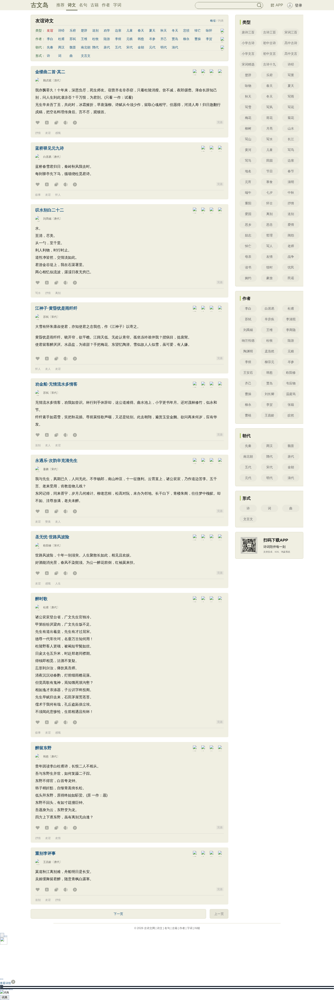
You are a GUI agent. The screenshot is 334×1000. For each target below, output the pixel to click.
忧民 (291, 267)
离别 (58, 293)
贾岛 (175, 39)
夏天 (152, 30)
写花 (291, 107)
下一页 (118, 914)
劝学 (107, 30)
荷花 (269, 118)
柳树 (248, 128)
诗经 (61, 30)
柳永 (186, 39)
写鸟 (291, 150)
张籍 (291, 404)
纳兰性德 (248, 340)
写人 (269, 246)
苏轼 (73, 39)
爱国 (248, 214)
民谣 (291, 278)
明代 (163, 47)
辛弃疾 (269, 319)
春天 (141, 30)
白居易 (47, 156)
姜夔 (46, 469)
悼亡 (197, 30)
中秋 (291, 192)
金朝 (141, 47)
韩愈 (141, 39)
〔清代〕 (56, 80)
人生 (58, 583)
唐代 (107, 47)
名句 (83, 5)
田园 (269, 160)
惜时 (269, 267)
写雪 (248, 107)
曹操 (197, 39)
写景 (291, 75)
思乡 (248, 224)
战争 (291, 256)
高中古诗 (290, 43)
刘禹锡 (47, 218)
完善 (220, 122)
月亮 (269, 128)
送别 (95, 30)
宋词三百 (290, 32)
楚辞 (84, 30)
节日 (269, 171)
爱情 (291, 224)
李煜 (118, 39)
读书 (248, 267)
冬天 (175, 30)
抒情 (38, 133)
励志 (248, 235)
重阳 (248, 203)
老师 (291, 246)
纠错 (197, 928)
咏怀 (209, 30)
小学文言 (248, 53)
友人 (48, 369)
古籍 (94, 5)
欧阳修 (47, 545)
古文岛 (39, 5)
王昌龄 (47, 862)
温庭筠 (291, 394)
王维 (84, 39)
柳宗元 (269, 362)
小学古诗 (248, 43)
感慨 (58, 133)
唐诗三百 (248, 32)
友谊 (48, 133)
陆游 (107, 39)
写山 (248, 139)
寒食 (269, 182)
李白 (50, 39)
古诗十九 (269, 64)
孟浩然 (269, 351)
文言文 (85, 56)
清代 (175, 47)
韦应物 (291, 383)
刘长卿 (269, 394)
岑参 (152, 39)
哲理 (269, 235)
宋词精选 (248, 64)
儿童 (129, 30)
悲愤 (186, 30)
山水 (291, 128)
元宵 (248, 182)
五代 (118, 47)
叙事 (38, 194)
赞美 (48, 521)
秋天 (163, 30)
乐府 (73, 30)
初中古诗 (269, 43)
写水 (38, 293)
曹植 (248, 415)
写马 (248, 160)
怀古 (269, 203)
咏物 (248, 86)
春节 (291, 171)
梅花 (248, 118)
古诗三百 (269, 32)
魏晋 (73, 47)
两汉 (61, 47)
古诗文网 (149, 928)
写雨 (291, 96)
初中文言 (269, 53)
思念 (269, 224)
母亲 (248, 256)
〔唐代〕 (56, 156)
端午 (248, 192)
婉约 (248, 278)
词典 (4, 997)
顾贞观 (47, 80)
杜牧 (95, 39)
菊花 (291, 118)
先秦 (50, 47)
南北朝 (85, 47)
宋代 (129, 47)
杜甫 (61, 39)
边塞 (118, 30)
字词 (117, 5)
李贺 (209, 39)
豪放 (269, 278)
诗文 (72, 5)
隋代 (95, 47)
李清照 (291, 319)
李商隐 (291, 330)
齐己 (163, 39)
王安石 (248, 372)
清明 (291, 182)
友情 (58, 838)
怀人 (58, 194)
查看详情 (5, 983)
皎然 (291, 415)
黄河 (248, 150)
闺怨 (291, 235)
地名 (248, 171)
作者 (106, 5)
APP (279, 5)
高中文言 (290, 53)
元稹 (129, 39)
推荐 (60, 5)
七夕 (269, 192)
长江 (291, 139)
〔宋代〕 (54, 316)
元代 (152, 47)
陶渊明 (248, 351)
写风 (269, 107)
